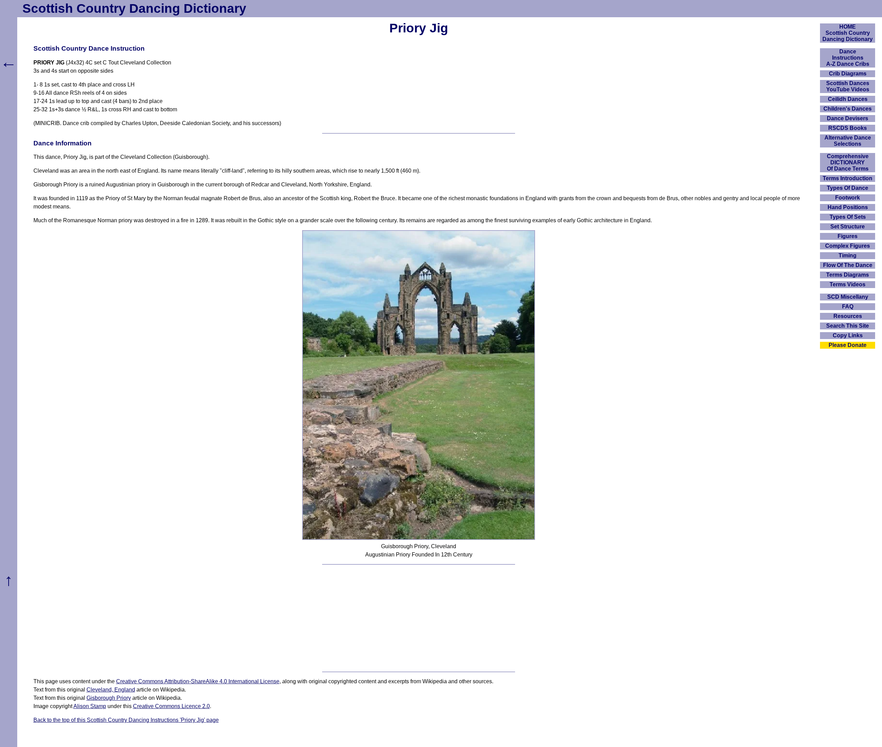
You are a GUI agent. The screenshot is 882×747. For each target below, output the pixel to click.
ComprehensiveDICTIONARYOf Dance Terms (848, 162)
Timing (848, 255)
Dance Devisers (847, 118)
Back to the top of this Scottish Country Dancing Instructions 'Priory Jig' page (126, 720)
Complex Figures (847, 246)
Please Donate (847, 345)
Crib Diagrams (847, 73)
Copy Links (848, 335)
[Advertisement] (418, 618)
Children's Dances (847, 109)
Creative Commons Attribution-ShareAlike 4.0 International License (197, 681)
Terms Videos (847, 284)
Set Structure (847, 226)
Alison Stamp (89, 706)
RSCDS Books (847, 128)
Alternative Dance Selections (847, 141)
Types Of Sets (848, 217)
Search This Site (847, 326)
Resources (847, 316)
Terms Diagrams (847, 275)
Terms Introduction (847, 178)
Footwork (847, 198)
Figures (848, 236)
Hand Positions (848, 207)
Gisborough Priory (108, 698)
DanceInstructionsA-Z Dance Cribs (847, 58)
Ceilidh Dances (848, 99)
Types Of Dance (847, 188)
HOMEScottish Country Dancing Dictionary (847, 33)
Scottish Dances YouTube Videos (847, 86)
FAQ (847, 306)
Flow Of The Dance (847, 265)
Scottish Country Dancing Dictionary (134, 8)
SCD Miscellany (847, 297)
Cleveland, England (110, 690)
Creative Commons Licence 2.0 (171, 706)
